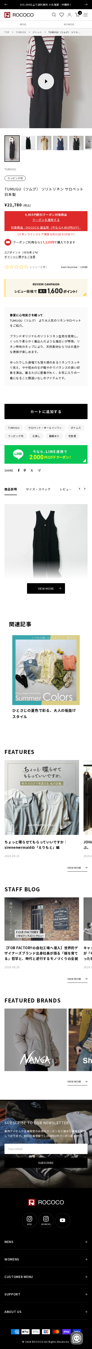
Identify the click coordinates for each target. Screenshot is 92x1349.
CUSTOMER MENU (18, 1276)
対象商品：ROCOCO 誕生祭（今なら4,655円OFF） (46, 227)
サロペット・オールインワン (45, 427)
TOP (6, 32)
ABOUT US (13, 1311)
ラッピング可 (15, 178)
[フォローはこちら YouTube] (62, 1220)
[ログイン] (69, 15)
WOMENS (69, 24)
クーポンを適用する (46, 220)
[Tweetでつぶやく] (32, 470)
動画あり (54, 436)
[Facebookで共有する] (19, 470)
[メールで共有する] (39, 470)
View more (46, 588)
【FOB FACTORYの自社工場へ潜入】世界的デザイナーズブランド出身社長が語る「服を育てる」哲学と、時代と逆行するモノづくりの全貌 (41, 953)
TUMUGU (21, 32)
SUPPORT (12, 1294)
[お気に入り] (61, 15)
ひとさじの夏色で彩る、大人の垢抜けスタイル (44, 713)
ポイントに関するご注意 (20, 257)
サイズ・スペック (38, 489)
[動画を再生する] (46, 81)
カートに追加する (46, 411)
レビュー (66, 489)
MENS (23, 24)
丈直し (36, 436)
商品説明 (10, 489)
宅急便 (72, 436)
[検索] (54, 15)
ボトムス (37, 32)
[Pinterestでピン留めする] (25, 470)
